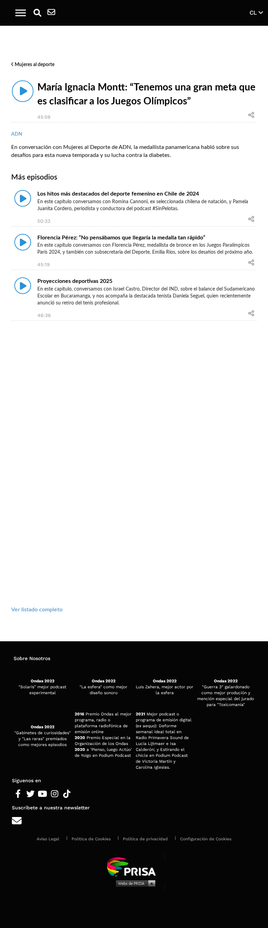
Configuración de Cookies (205, 838)
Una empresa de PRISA (134, 866)
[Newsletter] (51, 13)
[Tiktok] (67, 794)
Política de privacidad (145, 838)
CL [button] (254, 12)
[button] (20, 13)
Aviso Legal (48, 838)
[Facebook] (18, 794)
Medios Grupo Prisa (134, 883)
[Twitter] (30, 794)
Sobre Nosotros (32, 658)
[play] (23, 91)
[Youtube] (42, 794)
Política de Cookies (91, 838)
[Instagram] (55, 794)
